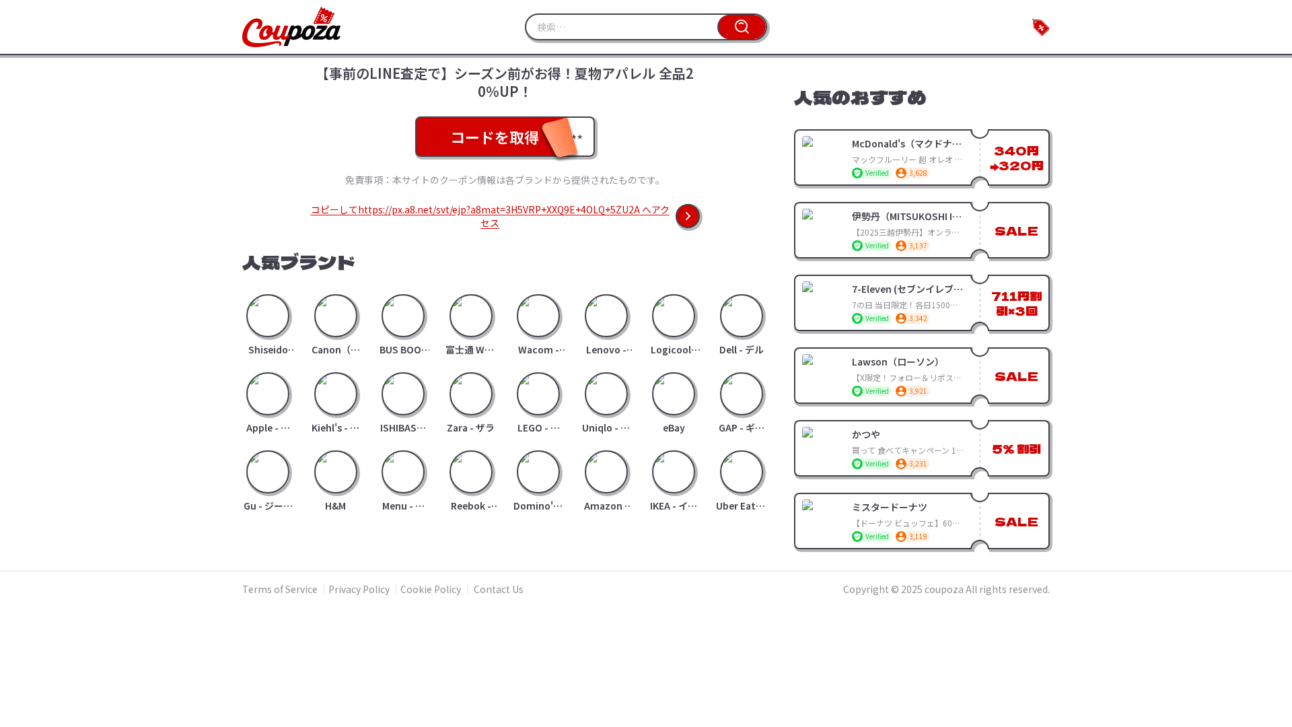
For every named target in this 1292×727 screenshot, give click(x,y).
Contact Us (499, 589)
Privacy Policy (359, 589)
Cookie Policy (430, 589)
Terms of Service (280, 589)
